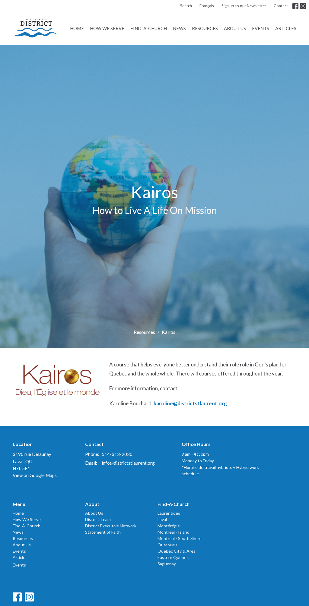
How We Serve (107, 28)
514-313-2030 (117, 454)
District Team (98, 519)
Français (206, 5)
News (179, 28)
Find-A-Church (148, 28)
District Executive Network (110, 525)
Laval (162, 519)
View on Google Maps (35, 475)
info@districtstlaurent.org (128, 463)
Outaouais (167, 544)
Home (77, 28)
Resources (205, 28)
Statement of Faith (103, 532)
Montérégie (169, 525)
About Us (235, 28)
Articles (285, 28)
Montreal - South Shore (180, 538)
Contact (281, 5)
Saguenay (167, 563)
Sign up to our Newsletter (243, 5)
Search (186, 5)
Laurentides (169, 513)
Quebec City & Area (177, 551)
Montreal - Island (174, 532)
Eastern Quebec (173, 557)
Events (260, 28)
